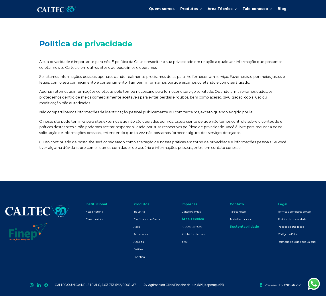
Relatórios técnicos (193, 234)
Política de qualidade (291, 226)
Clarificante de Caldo (147, 219)
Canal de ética (94, 219)
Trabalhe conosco (241, 219)
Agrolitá (139, 241)
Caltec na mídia (192, 211)
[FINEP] (28, 231)
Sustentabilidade (244, 227)
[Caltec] (58, 8)
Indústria (139, 211)
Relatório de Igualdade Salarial (297, 241)
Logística (139, 257)
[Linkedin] (39, 284)
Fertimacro (141, 234)
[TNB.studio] (280, 284)
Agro (137, 226)
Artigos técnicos (192, 226)
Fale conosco (238, 211)
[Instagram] (31, 284)
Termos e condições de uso (294, 211)
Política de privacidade (292, 219)
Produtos (141, 204)
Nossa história (94, 211)
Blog (185, 241)
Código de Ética (288, 234)
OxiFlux (138, 249)
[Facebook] (46, 284)
